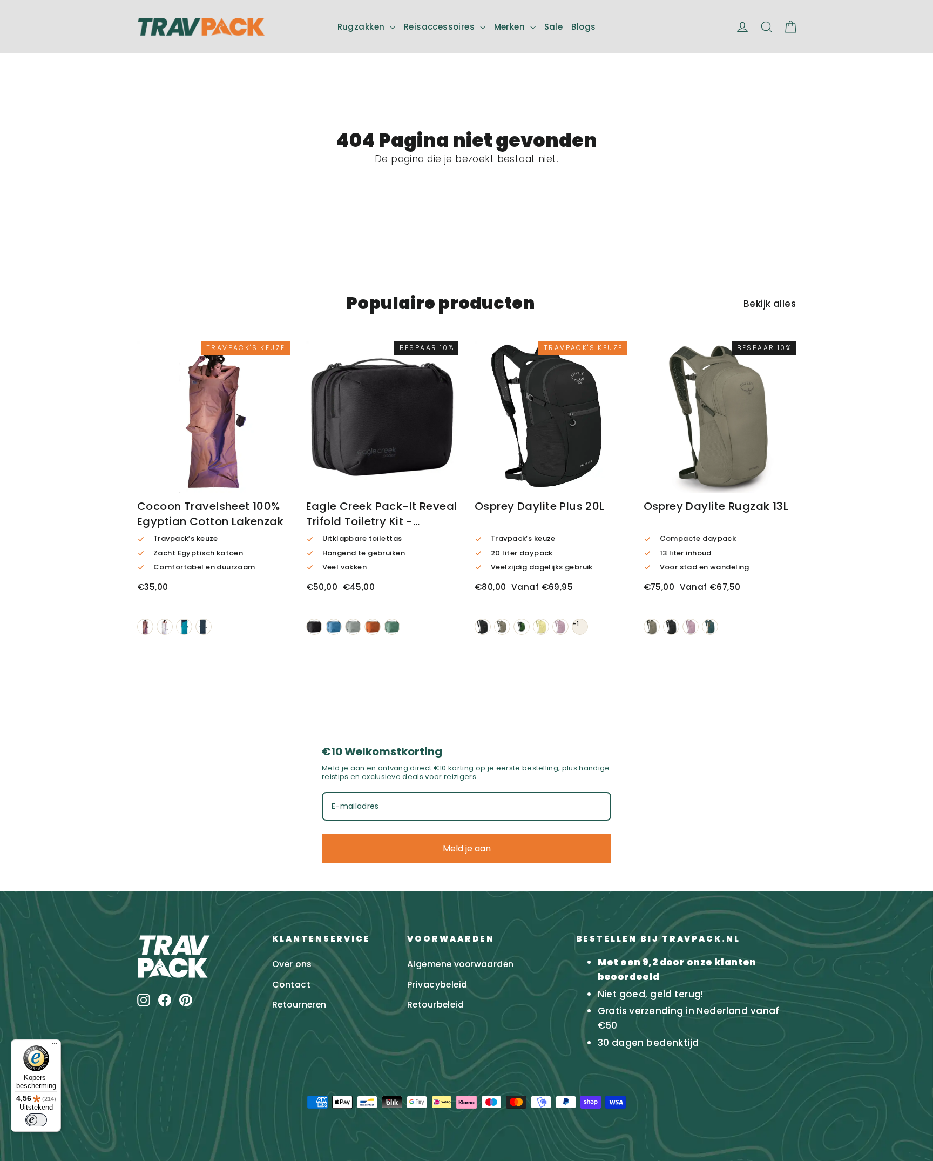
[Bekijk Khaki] (145, 627)
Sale (553, 26)
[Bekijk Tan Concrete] (502, 627)
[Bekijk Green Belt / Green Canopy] (521, 627)
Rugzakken (362, 26)
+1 (575, 623)
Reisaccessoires (440, 26)
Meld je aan (467, 848)
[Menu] (54, 1045)
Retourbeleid (435, 1004)
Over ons (292, 964)
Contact (291, 984)
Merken (511, 26)
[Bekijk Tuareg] (203, 627)
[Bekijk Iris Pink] (560, 627)
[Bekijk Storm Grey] (353, 627)
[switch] (36, 1119)
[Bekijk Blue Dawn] (334, 627)
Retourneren (299, 1004)
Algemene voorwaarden (460, 964)
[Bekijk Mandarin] (372, 627)
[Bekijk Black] (314, 627)
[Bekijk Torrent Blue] (710, 627)
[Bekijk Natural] (165, 627)
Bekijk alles (769, 303)
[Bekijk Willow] (392, 627)
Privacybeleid (437, 984)
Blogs (583, 26)
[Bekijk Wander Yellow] (541, 627)
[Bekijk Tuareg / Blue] (184, 627)
